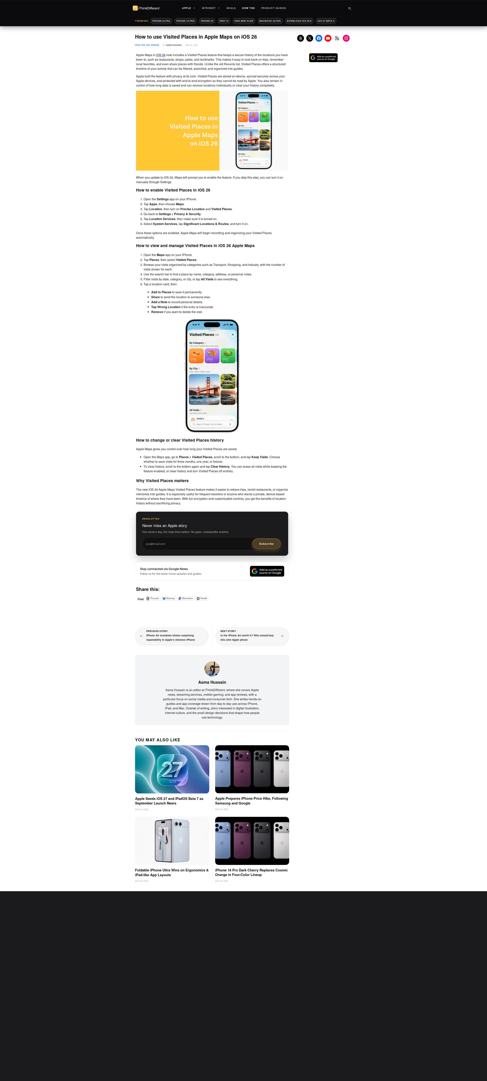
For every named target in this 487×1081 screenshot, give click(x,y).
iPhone (155, 45)
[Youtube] (328, 38)
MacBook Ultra (270, 20)
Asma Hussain (173, 44)
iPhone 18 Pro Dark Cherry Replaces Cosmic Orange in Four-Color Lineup (251, 872)
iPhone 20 (207, 20)
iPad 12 (224, 20)
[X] (309, 38)
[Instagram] (346, 38)
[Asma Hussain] (212, 668)
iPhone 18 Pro (185, 20)
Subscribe (266, 543)
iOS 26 (161, 55)
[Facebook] (318, 38)
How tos (140, 45)
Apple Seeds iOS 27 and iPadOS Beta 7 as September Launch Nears (169, 801)
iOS (148, 45)
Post (141, 598)
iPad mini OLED (244, 20)
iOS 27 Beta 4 (326, 20)
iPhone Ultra (161, 20)
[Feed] (337, 38)
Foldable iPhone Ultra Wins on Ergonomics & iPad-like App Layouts (172, 872)
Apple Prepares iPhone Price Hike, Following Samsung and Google (251, 800)
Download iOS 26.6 (299, 20)
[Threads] (300, 38)
